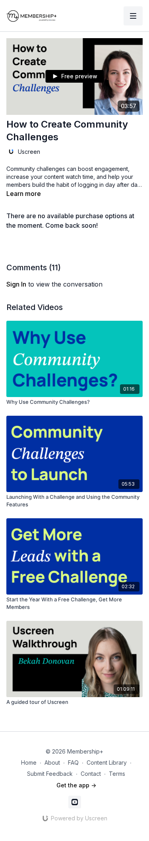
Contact (91, 773)
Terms (117, 773)
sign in (16, 284)
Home (29, 762)
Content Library (107, 762)
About (52, 762)
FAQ (73, 762)
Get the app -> (76, 785)
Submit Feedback (50, 773)
